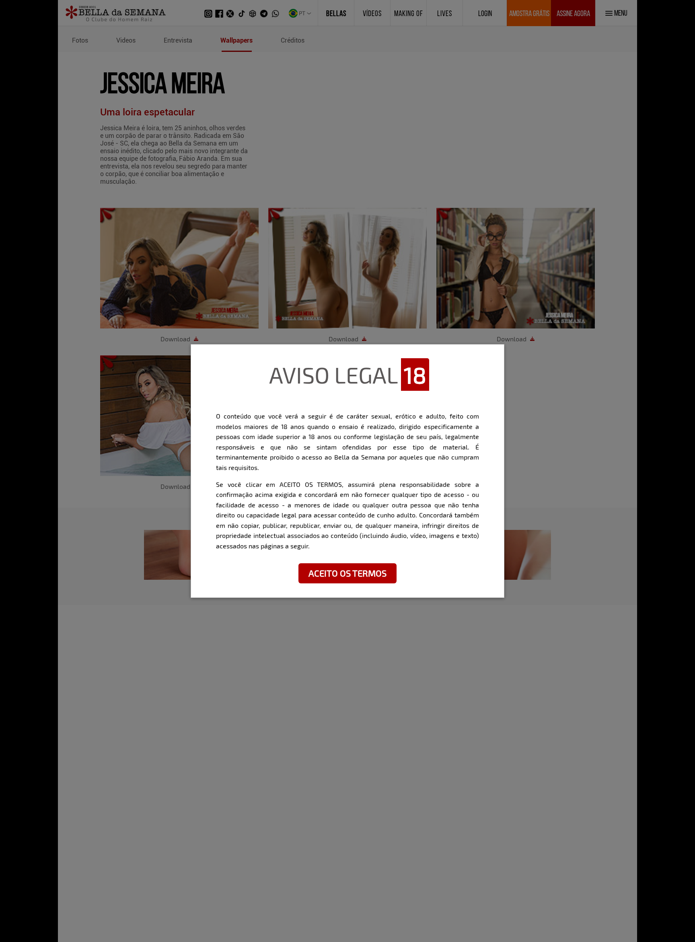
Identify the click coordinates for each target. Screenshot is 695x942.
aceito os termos (347, 573)
